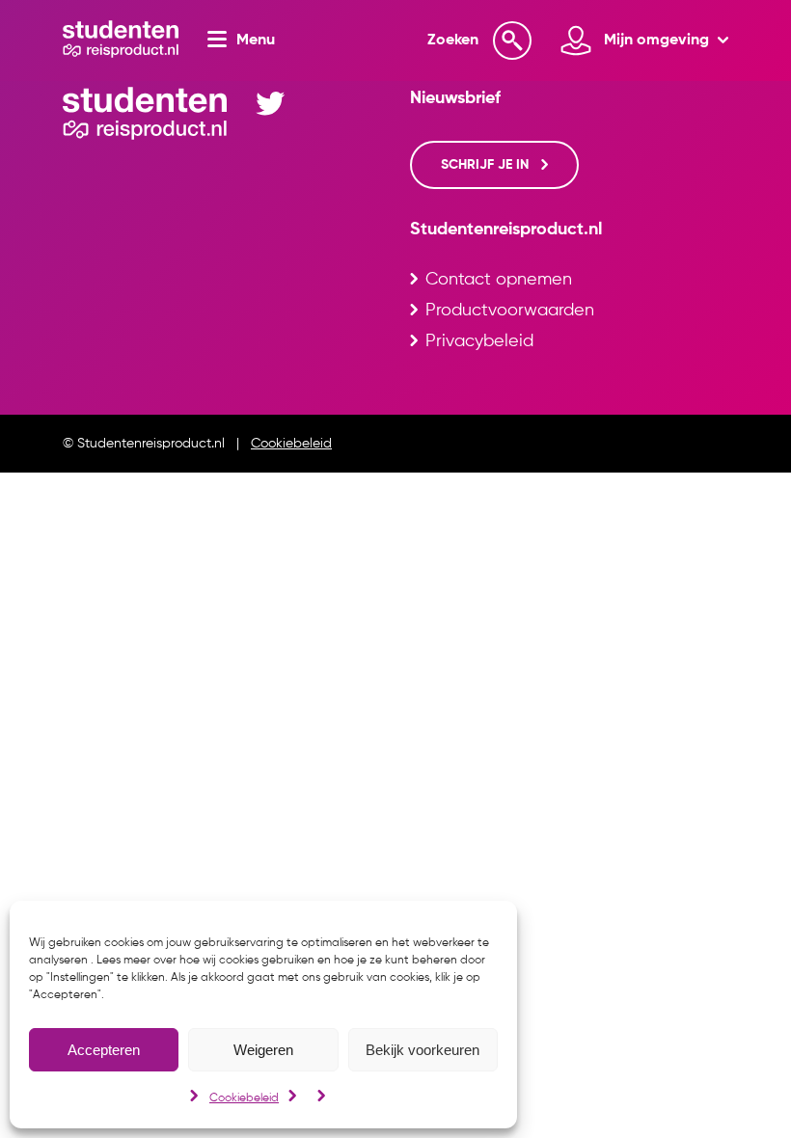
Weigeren (263, 1050)
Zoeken (452, 40)
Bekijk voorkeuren (422, 1050)
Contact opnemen (498, 279)
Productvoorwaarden (509, 310)
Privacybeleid (479, 341)
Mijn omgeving (658, 40)
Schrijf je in (486, 165)
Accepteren (104, 1050)
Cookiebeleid (244, 1098)
